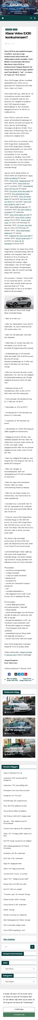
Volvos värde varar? (23, 238)
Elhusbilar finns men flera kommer (17, 790)
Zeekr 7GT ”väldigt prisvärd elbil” (16, 879)
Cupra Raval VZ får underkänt (15, 905)
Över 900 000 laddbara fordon (15, 806)
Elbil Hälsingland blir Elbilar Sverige (17, 920)
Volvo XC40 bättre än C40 (19, 215)
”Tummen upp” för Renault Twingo (17, 894)
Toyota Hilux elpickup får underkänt (17, 828)
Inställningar (19, 1009)
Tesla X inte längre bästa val (25, 679)
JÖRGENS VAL (19, 4)
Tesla (14, 706)
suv (19, 94)
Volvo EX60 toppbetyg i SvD (14, 930)
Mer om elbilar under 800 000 (12, 679)
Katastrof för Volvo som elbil (20, 236)
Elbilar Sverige (9, 910)
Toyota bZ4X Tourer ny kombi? (16, 874)
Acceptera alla (19, 1015)
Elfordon (8, 29)
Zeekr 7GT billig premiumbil (14, 869)
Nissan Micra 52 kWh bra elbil (15, 884)
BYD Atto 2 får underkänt (13, 858)
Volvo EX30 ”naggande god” (20, 181)
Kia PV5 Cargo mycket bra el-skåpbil (17, 841)
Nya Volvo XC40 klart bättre (20, 191)
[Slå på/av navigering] (35, 18)
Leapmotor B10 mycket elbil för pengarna (18, 728)
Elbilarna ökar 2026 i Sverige (14, 899)
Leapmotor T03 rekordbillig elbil (14, 750)
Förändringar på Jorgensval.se (15, 801)
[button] (31, 18)
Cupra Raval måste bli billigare (15, 811)
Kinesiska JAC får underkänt (14, 853)
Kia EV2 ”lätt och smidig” (13, 889)
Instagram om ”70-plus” (13, 796)
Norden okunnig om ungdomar (15, 915)
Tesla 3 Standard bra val (18, 708)
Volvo (15, 29)
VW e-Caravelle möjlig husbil (14, 925)
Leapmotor (16, 725)
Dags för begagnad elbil (13, 864)
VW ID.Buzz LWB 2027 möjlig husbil (17, 816)
